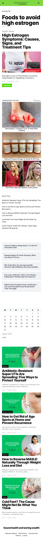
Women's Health (7, 412)
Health (4, 497)
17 (5, 323)
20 (21, 323)
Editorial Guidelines (11, 533)
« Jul (4, 337)
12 (16, 320)
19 (16, 323)
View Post (7, 85)
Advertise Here (33, 533)
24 (5, 326)
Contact (24, 535)
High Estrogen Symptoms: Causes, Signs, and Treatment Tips (21, 41)
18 (10, 323)
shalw (3, 81)
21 (27, 323)
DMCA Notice (22, 533)
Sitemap (18, 535)
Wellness (5, 366)
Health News (8, 31)
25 (11, 326)
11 (10, 320)
